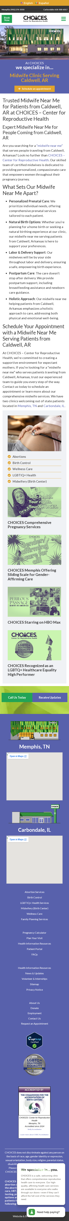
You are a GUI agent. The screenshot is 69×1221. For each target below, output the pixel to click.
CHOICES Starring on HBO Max (34, 622)
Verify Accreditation (35, 1129)
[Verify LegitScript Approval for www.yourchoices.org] (34, 1048)
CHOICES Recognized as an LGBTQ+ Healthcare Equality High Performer (32, 670)
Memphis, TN (27, 406)
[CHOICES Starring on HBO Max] (34, 601)
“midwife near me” (49, 145)
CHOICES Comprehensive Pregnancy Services (29, 524)
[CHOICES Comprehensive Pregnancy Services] (34, 501)
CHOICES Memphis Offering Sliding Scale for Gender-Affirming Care (32, 574)
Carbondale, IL (54, 406)
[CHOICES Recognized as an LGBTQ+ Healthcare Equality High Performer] (34, 645)
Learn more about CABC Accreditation (34, 1135)
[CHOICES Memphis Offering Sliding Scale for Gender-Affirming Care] (34, 549)
